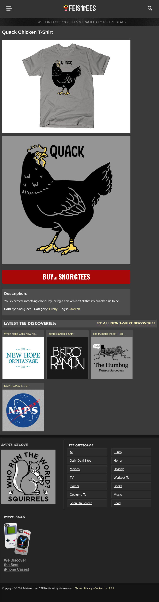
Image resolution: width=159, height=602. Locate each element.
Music (118, 494)
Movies (75, 469)
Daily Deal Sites (80, 460)
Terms (78, 588)
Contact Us (100, 588)
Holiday (119, 469)
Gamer (74, 486)
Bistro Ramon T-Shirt (60, 333)
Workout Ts (121, 477)
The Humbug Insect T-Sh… (109, 333)
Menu (10, 8)
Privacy (88, 588)
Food (117, 503)
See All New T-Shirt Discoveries (125, 323)
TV (72, 477)
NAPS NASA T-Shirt (16, 386)
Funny (53, 309)
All (71, 452)
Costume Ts (78, 494)
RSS (111, 588)
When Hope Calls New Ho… (21, 333)
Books (118, 486)
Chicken (74, 309)
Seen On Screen (81, 503)
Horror (118, 460)
